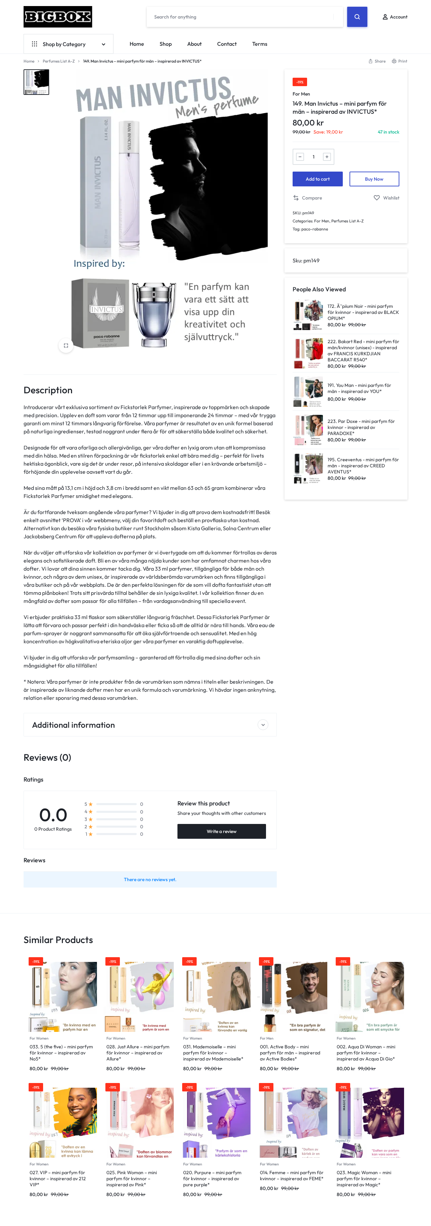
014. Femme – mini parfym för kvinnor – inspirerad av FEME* (292, 1175)
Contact (227, 43)
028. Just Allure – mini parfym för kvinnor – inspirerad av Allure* (137, 1053)
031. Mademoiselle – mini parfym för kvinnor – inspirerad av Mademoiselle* (213, 1053)
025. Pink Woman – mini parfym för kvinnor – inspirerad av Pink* (131, 1178)
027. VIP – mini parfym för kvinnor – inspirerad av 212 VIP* (58, 1178)
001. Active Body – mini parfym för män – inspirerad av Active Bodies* (290, 1053)
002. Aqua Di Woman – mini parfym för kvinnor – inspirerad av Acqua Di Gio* (366, 1053)
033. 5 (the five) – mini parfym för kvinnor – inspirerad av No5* (61, 1053)
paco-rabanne (314, 228)
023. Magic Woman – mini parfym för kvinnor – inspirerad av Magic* (364, 1178)
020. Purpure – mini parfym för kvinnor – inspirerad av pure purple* (212, 1178)
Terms (259, 43)
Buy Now (374, 179)
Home (137, 43)
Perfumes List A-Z (59, 61)
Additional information (73, 725)
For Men (301, 94)
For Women (39, 1038)
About (194, 43)
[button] (307, 198)
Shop (166, 43)
